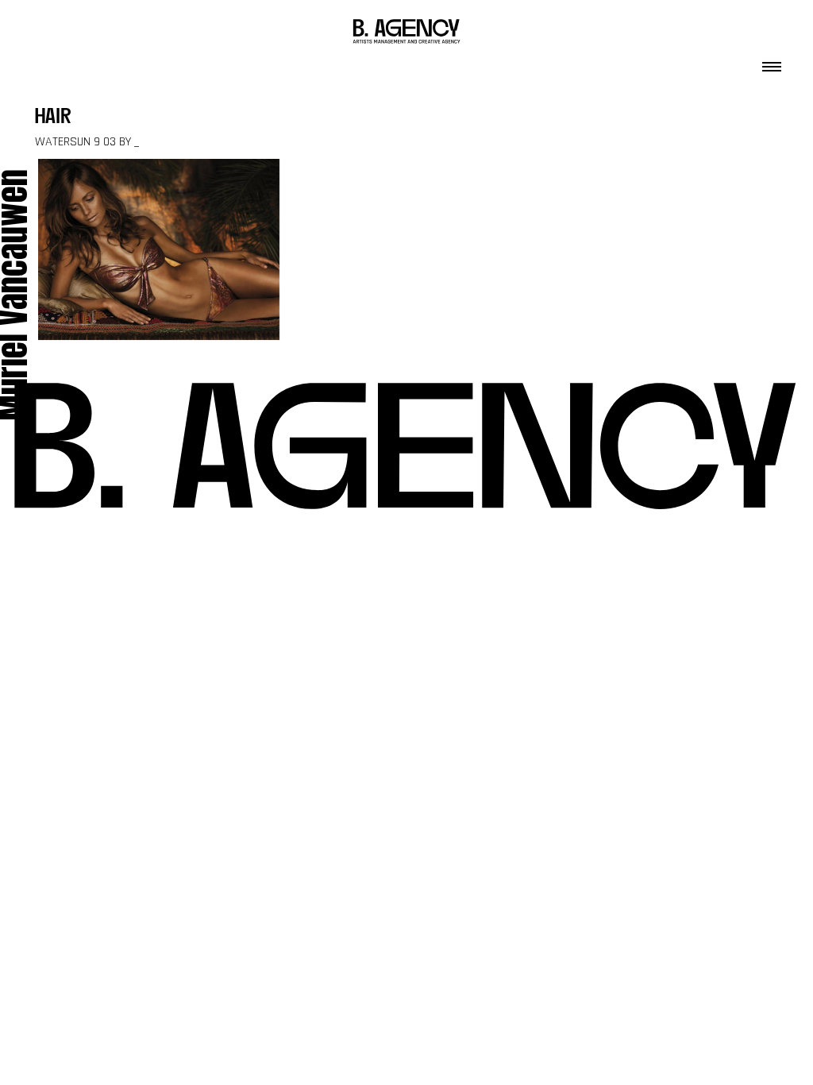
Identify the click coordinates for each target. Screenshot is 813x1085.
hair (53, 118)
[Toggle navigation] (771, 61)
